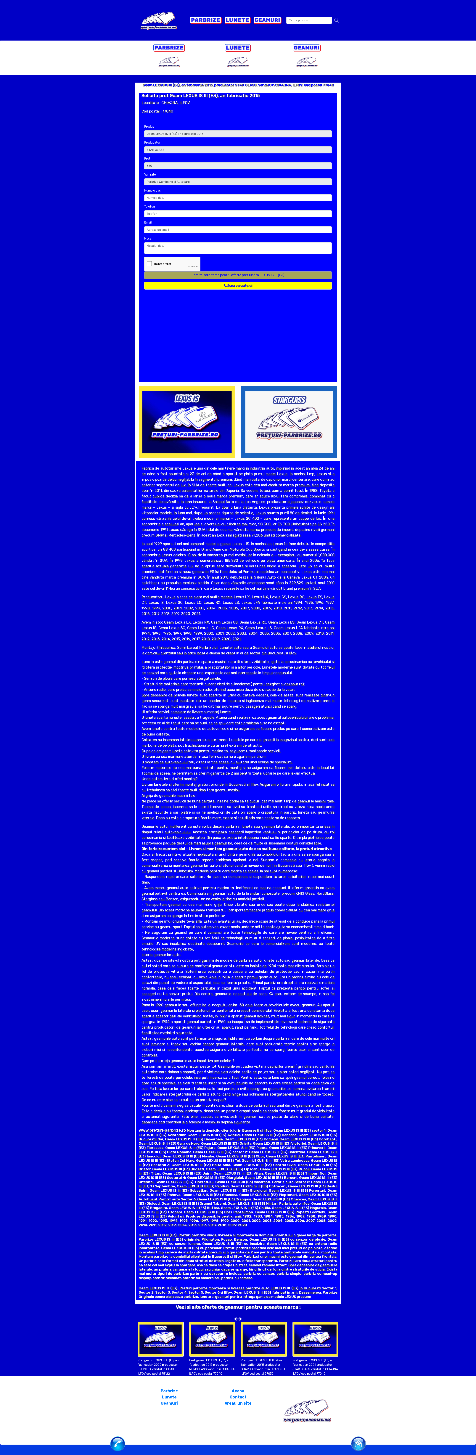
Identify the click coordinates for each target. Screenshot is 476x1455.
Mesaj (148, 238)
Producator (152, 142)
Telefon (149, 206)
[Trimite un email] (358, 1443)
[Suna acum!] (117, 1443)
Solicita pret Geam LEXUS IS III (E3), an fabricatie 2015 (200, 95)
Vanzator (150, 174)
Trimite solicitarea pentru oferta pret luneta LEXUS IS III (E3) (238, 275)
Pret (147, 158)
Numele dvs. (152, 190)
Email (148, 222)
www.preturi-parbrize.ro (162, 1130)
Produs (149, 126)
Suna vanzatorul (239, 286)
